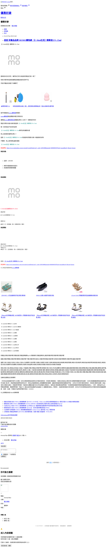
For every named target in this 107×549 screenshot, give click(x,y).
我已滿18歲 (4, 545)
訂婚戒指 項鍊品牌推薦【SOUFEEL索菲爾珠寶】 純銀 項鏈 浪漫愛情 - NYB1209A (28, 411)
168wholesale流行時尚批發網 (9, 415)
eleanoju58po (4, 426)
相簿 (5, 29)
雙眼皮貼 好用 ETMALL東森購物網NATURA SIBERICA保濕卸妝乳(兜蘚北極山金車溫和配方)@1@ (33, 403)
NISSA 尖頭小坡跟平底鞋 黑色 (45, 295)
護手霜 (52, 106)
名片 (5, 33)
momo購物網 (12, 113)
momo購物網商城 (10, 120)
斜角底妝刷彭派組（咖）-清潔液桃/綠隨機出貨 (26, 106)
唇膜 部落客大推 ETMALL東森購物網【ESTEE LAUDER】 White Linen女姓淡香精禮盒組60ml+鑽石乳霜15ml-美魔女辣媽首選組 (41, 401)
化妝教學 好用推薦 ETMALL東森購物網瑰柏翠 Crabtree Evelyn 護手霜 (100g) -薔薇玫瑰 (29, 409)
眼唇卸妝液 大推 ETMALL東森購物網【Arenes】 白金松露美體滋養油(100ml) (26, 407)
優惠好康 (6, 12)
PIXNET (41, 525)
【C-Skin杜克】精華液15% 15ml (13, 261)
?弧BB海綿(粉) (45, 106)
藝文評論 (13, 440)
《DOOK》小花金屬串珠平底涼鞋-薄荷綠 (13, 295)
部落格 (6, 31)
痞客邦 (14, 435)
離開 (10, 545)
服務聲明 (69, 525)
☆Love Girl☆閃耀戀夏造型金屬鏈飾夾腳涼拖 (84, 295)
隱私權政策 (63, 525)
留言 (18, 435)
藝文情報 (14, 26)
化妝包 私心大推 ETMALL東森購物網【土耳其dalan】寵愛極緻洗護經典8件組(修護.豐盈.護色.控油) (33, 405)
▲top (2, 443)
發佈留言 (3, 456)
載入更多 (3, 446)
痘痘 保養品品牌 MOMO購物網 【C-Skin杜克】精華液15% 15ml (32, 40)
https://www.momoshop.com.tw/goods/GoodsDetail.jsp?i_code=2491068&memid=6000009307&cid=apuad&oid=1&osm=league (41, 148)
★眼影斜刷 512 (5, 106)
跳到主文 (3, 17)
